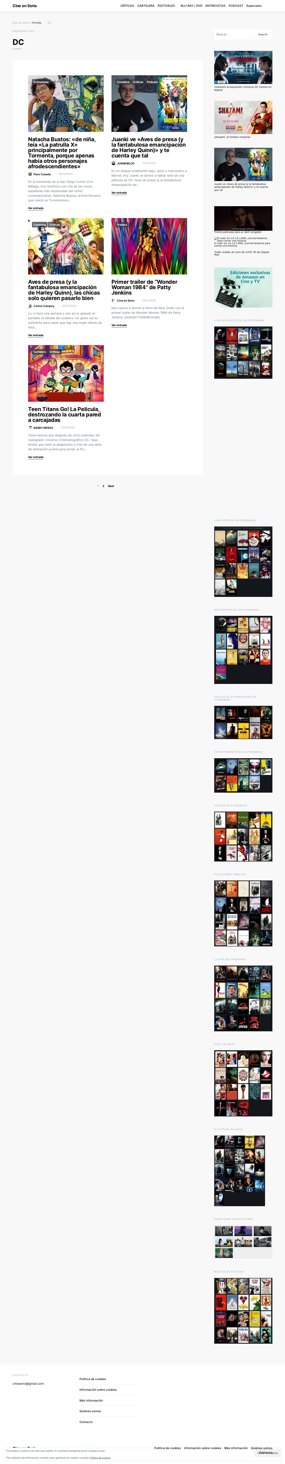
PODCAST (236, 6)
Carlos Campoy (44, 306)
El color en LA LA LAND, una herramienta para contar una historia (242, 244)
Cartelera (123, 82)
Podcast (152, 82)
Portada (36, 22)
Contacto (86, 1422)
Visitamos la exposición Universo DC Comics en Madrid (243, 88)
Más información (91, 1400)
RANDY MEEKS (43, 427)
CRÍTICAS (127, 6)
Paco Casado (42, 174)
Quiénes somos (90, 1411)
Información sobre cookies (98, 1389)
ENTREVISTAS (216, 6)
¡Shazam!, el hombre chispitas (232, 136)
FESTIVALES (166, 6)
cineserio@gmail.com (28, 1383)
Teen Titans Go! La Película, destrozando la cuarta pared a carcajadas (64, 414)
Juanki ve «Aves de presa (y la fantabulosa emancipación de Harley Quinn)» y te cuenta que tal (148, 147)
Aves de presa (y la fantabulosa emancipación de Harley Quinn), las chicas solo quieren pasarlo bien (64, 290)
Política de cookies (100, 1457)
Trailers (122, 224)
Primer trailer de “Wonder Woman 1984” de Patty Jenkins (144, 287)
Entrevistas (41, 82)
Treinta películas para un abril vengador (238, 231)
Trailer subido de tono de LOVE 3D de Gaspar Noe (241, 253)
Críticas (138, 82)
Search (263, 34)
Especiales (254, 6)
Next (111, 486)
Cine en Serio (25, 5)
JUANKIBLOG (126, 163)
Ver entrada (35, 208)
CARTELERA (146, 6)
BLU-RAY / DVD (191, 6)
